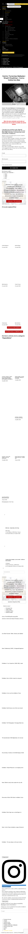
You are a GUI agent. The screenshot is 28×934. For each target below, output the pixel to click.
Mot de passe (5, 159)
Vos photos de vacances (9, 45)
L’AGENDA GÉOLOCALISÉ (8, 24)
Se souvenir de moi (7, 164)
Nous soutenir (5, 49)
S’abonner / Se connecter (8, 52)
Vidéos (6, 20)
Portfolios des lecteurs (8, 44)
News (6, 16)
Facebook (6, 58)
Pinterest (6, 64)
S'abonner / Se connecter (14, 201)
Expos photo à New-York (11, 30)
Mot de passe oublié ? (6, 171)
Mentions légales (7, 923)
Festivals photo (7, 33)
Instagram (6, 61)
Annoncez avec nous (8, 926)
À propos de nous (7, 919)
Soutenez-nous (7, 922)
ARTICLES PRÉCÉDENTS (14, 327)
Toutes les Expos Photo (11, 27)
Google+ (5, 62)
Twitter (5, 60)
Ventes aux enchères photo (9, 34)
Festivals (6, 17)
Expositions (7, 338)
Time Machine (7, 21)
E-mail (3, 153)
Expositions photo (8, 26)
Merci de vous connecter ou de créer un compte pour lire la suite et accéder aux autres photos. (14, 123)
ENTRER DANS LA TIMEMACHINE (14, 331)
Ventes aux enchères (8, 19)
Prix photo (6, 37)
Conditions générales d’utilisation (10, 925)
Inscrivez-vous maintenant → (8, 172)
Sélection (4, 41)
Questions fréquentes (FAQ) (14, 601)
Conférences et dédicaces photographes (11, 38)
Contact (4, 48)
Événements (5, 23)
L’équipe (5, 920)
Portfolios (4, 42)
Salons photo (7, 31)
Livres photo (7, 40)
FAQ (3, 47)
